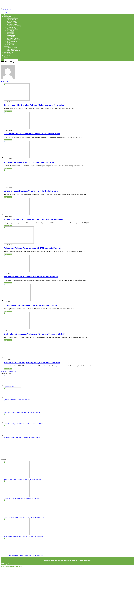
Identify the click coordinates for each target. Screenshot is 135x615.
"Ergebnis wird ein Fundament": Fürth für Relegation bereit (30, 305)
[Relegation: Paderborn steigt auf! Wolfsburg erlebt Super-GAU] (17, 497)
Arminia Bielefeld (12, 22)
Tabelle (6, 57)
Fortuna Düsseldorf (12, 29)
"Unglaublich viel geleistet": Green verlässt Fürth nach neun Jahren (23, 424)
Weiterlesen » (8, 111)
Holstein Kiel (10, 33)
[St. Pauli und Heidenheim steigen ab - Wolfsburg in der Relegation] (16, 554)
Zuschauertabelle (12, 47)
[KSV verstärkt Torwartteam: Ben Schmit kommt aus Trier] (17, 157)
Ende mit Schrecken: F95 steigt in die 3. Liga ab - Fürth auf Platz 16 (24, 517)
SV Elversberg (11, 43)
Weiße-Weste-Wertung (13, 50)
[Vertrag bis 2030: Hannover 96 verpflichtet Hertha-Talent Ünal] (18, 186)
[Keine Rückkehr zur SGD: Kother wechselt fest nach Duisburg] (12, 435)
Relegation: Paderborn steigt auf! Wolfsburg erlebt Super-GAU (22, 498)
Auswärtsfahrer (8, 52)
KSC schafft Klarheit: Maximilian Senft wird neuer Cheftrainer (31, 277)
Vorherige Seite (5, 371)
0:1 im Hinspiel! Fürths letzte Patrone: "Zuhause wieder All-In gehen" (34, 105)
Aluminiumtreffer (12, 49)
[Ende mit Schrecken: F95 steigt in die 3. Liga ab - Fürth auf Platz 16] (18, 516)
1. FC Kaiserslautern (12, 18)
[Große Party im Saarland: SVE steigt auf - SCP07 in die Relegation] (17, 535)
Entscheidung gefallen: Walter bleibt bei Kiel (17, 399)
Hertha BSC (10, 32)
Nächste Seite (14, 371)
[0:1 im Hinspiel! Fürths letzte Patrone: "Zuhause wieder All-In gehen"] (17, 100)
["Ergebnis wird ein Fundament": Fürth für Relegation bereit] (17, 300)
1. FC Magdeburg (12, 19)
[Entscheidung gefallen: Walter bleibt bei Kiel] (12, 397)
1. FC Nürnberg (11, 21)
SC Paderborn (11, 36)
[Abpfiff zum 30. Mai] (12, 385)
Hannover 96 (11, 30)
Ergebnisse (7, 55)
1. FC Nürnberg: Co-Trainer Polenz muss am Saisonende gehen (32, 134)
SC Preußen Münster (13, 38)
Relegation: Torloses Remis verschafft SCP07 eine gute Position (32, 248)
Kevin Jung (4, 81)
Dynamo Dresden (12, 24)
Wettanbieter (7, 54)
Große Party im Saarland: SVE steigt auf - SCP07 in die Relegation (23, 536)
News (5, 15)
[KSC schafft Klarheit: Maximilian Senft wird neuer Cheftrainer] (17, 272)
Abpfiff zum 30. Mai (10, 387)
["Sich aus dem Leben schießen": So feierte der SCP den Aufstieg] (17, 478)
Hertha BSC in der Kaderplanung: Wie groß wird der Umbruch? (32, 362)
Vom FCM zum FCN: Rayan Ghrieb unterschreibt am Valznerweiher (33, 219)
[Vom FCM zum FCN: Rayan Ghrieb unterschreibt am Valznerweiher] (17, 214)
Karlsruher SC (11, 35)
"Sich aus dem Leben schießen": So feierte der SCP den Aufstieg (23, 479)
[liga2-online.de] (6, 9)
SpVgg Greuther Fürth (13, 40)
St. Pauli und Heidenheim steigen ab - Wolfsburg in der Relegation (23, 555)
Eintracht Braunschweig (14, 26)
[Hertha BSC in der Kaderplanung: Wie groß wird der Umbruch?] (16, 357)
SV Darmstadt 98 (12, 41)
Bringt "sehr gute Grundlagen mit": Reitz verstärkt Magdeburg (22, 412)
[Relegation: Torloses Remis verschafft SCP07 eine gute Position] (19, 243)
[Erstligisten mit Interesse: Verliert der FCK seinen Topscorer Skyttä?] (17, 329)
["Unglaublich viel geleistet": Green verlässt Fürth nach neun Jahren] (12, 422)
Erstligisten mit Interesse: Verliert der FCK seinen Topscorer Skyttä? (34, 334)
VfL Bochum (10, 44)
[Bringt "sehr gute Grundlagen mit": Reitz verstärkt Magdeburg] (12, 411)
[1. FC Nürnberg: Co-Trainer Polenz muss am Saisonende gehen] (17, 128)
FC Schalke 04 (11, 27)
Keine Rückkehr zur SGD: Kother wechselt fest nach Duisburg (22, 437)
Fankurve (6, 46)
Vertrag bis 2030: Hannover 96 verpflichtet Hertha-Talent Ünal (31, 191)
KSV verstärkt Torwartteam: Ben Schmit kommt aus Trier (29, 162)
